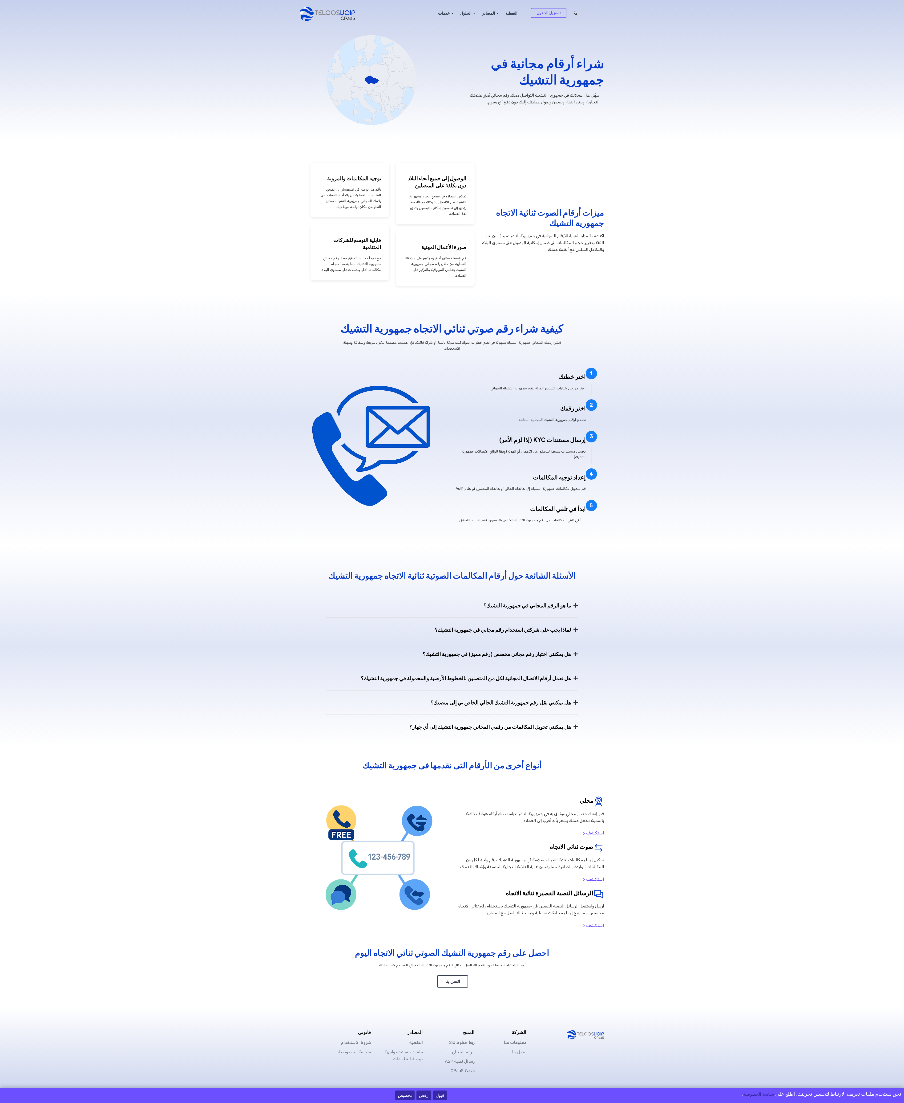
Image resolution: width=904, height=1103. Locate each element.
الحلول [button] (466, 13)
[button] (575, 13)
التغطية (511, 13)
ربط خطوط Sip (462, 1042)
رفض (423, 1095)
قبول (440, 1095)
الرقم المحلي (463, 1051)
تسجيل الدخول (549, 12)
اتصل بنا (452, 981)
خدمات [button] (444, 13)
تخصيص (405, 1095)
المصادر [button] (488, 13)
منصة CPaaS (463, 1070)
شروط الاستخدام (356, 1042)
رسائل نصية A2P (460, 1061)
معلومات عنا (515, 1042)
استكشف (594, 833)
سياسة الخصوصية (354, 1051)
